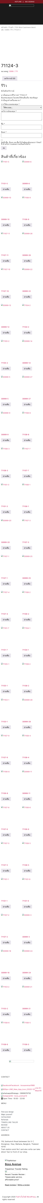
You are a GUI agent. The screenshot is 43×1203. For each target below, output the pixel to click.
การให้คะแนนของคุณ (10, 104)
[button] (21, 21)
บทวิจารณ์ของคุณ (9, 111)
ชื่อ (3, 124)
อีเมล (4, 132)
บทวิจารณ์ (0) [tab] (9, 78)
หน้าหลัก (4, 27)
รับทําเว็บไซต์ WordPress (26, 1197)
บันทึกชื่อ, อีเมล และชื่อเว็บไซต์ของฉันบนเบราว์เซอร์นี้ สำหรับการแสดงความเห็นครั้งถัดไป (21, 143)
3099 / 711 (9, 30)
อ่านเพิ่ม (6, 189)
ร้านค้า (11, 27)
